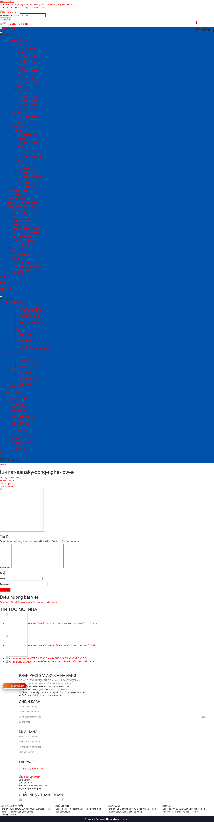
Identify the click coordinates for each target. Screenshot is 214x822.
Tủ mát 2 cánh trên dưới (29, 177)
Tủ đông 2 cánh (28, 100)
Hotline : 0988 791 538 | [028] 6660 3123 (25, 7)
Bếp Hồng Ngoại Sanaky (27, 228)
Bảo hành (4, 282)
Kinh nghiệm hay (26, 751)
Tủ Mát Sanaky (16, 127)
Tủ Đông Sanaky (17, 40)
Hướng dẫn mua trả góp (30, 746)
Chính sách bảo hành (29, 711)
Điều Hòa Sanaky (17, 198)
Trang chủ (4, 276)
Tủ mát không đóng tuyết (29, 158)
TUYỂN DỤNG (6, 288)
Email (2, 578)
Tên (2, 573)
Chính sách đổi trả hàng (30, 716)
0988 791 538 (17, 686)
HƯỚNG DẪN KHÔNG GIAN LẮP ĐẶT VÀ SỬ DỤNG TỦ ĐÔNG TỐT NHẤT (62, 645)
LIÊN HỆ (4, 291)
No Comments (6, 486)
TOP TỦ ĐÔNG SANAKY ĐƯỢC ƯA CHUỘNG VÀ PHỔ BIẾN (59, 658)
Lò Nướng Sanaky (17, 191)
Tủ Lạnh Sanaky (16, 194)
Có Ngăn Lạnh (21, 213)
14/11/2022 (5, 464)
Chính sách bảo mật (28, 706)
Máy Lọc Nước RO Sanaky (22, 202)
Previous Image (7, 480)
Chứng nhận (24, 721)
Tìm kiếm (5, 19)
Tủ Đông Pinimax (23, 269)
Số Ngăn (18, 112)
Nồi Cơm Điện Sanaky (26, 232)
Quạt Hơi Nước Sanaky (20, 206)
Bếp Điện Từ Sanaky (25, 224)
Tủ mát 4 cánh (27, 187)
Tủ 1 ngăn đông (28, 115)
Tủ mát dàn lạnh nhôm (27, 151)
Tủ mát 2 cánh (27, 172)
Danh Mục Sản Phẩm (10, 37)
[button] (6, 34)
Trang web (5, 584)
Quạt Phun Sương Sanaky (23, 256)
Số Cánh (18, 93)
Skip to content (7, 1)
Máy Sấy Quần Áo (23, 243)
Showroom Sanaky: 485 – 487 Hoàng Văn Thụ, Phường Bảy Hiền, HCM (39, 4)
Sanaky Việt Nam (33, 768)
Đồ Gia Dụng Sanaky (19, 220)
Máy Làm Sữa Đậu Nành (27, 239)
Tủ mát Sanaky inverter (26, 136)
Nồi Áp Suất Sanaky (25, 235)
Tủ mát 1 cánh (27, 168)
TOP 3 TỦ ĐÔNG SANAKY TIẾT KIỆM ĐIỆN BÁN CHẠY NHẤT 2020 (62, 661)
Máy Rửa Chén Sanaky (26, 266)
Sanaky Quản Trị (15, 477)
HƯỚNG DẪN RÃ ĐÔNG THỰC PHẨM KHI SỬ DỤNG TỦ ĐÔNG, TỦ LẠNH (62, 623)
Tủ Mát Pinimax (22, 273)
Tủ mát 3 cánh (27, 183)
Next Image (5, 483)
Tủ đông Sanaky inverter (27, 50)
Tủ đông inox (26, 89)
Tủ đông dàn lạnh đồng (28, 65)
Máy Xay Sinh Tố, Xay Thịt (25, 248)
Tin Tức (3, 285)
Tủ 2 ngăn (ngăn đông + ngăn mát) (27, 121)
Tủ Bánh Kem (21, 262)
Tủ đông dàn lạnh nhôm (28, 72)
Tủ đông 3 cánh (28, 104)
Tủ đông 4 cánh (28, 108)
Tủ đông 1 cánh (28, 97)
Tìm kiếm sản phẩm (9, 15)
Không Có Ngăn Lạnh (25, 217)
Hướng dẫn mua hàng (29, 736)
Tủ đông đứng (27, 78)
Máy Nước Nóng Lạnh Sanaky (24, 209)
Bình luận (5, 567)
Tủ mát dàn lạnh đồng (27, 144)
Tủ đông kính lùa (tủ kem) (29, 83)
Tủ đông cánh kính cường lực (28, 57)
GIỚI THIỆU (5, 279)
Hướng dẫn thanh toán (29, 741)
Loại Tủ (17, 44)
